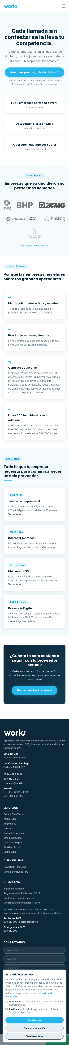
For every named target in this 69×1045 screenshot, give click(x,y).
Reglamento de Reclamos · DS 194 (22, 893)
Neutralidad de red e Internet (19, 898)
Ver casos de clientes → (34, 245)
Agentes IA (10, 823)
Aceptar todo (34, 1020)
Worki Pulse (10, 819)
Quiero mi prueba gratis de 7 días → (34, 72)
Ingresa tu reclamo (14, 888)
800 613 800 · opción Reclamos (21, 921)
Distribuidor (10, 852)
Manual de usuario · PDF (17, 871)
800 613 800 (10, 930)
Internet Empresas (14, 833)
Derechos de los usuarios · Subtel (22, 902)
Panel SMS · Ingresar (15, 867)
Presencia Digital (13, 842)
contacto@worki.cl (14, 783)
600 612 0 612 (11, 778)
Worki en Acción (12, 847)
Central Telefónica (14, 814)
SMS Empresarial (13, 838)
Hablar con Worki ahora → (34, 690)
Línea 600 (9, 828)
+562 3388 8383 (13, 773)
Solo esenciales (34, 1036)
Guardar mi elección (35, 1028)
